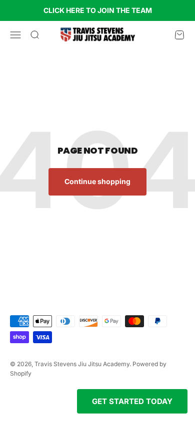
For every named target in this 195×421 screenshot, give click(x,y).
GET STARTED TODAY (132, 401)
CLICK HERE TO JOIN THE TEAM (98, 10)
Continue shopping (97, 181)
